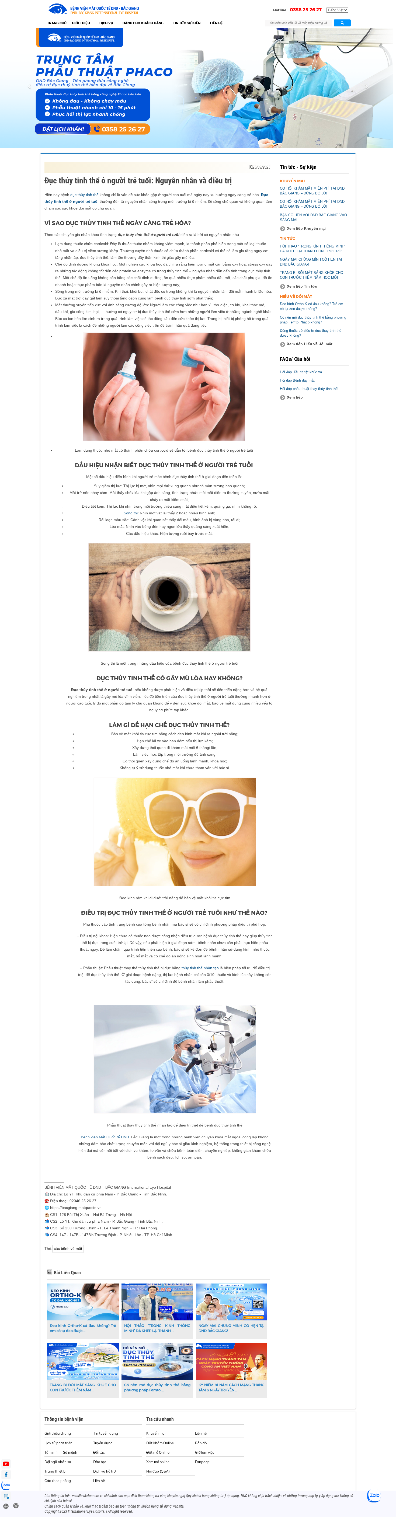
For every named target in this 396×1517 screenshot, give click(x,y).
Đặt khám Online (160, 1443)
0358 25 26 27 (306, 9)
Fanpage (202, 1462)
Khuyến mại (155, 1433)
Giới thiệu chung (57, 1433)
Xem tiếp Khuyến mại (306, 228)
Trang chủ (57, 23)
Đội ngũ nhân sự (57, 1462)
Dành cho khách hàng (143, 23)
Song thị (131, 513)
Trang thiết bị (55, 1471)
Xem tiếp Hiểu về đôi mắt (309, 344)
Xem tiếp (295, 397)
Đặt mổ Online (157, 1452)
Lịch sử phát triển (58, 1443)
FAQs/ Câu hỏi (295, 359)
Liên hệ (216, 23)
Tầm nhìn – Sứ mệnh (60, 1452)
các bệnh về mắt (68, 1248)
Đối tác (99, 1452)
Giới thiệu (81, 23)
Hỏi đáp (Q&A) (158, 1471)
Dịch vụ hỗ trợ (104, 1471)
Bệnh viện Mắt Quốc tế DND (105, 1137)
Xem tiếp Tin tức (302, 286)
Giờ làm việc (204, 1452)
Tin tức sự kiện (186, 23)
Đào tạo (99, 1462)
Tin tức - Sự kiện (298, 167)
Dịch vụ (106, 23)
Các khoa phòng (57, 1480)
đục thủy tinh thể (84, 195)
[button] (30, 88)
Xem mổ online (157, 1462)
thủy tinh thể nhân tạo (200, 968)
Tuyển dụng (103, 1443)
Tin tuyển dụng (105, 1433)
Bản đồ (201, 1443)
